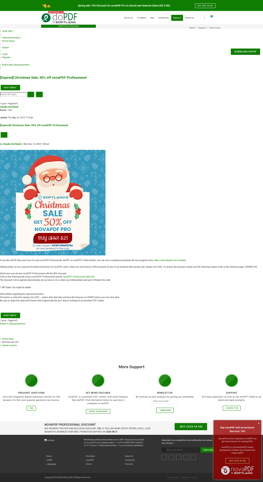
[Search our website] (219, 17)
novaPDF (119, 442)
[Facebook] (164, 457)
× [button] (259, 423)
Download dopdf (245, 51)
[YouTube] (186, 457)
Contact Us (232, 408)
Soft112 (87, 445)
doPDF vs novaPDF (98, 411)
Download (90, 456)
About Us (129, 456)
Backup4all (88, 442)
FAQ (31, 408)
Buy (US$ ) (205, 6)
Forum (89, 464)
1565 (9, 110)
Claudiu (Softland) (9, 107)
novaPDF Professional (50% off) (79, 276)
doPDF (49, 460)
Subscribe (165, 410)
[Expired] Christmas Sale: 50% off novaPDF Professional (43, 78)
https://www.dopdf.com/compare (170, 260)
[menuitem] (11, 37)
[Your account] (215, 17)
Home (49, 456)
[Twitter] (171, 457)
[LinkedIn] (178, 457)
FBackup (98, 442)
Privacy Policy (173, 477)
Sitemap (185, 477)
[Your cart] (210, 17)
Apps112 (96, 445)
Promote (129, 464)
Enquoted (122, 445)
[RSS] (193, 457)
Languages (51, 464)
